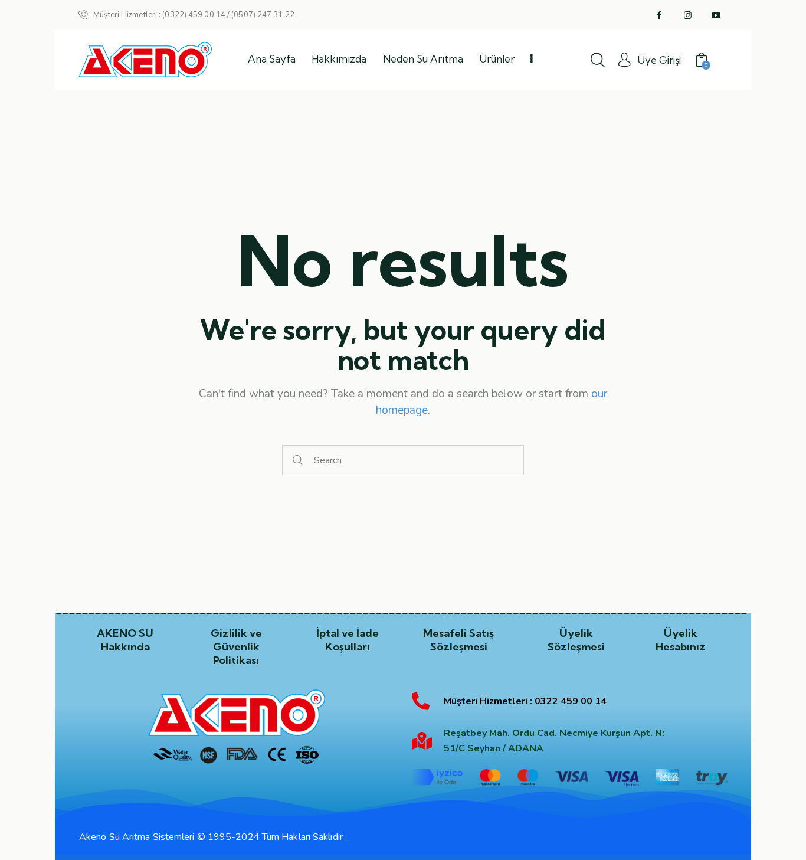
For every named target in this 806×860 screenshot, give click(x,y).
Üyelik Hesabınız (681, 639)
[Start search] (298, 460)
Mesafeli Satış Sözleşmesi (458, 639)
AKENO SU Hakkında (125, 639)
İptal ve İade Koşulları (347, 639)
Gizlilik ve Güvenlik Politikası (236, 646)
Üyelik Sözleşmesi (576, 639)
